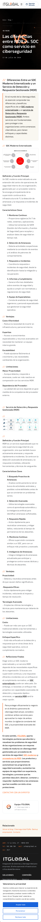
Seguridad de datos (10, 879)
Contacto (16, 832)
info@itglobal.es (30, 846)
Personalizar (20, 911)
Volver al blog (8, 829)
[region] (20, 901)
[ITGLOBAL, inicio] (11, 4)
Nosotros (25, 879)
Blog (9, 20)
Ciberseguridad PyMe (22, 829)
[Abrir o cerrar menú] (21, 4)
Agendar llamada (32, 4)
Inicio (4, 20)
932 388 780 (11, 846)
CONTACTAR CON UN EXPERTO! (16, 792)
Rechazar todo (20, 917)
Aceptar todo (20, 905)
